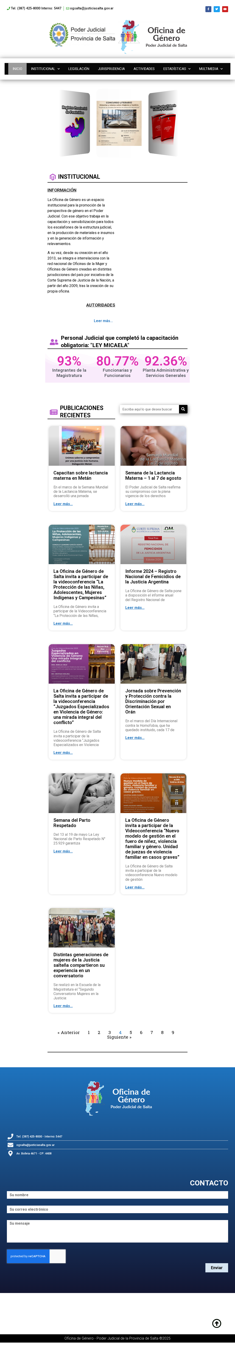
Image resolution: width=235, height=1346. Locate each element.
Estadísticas (174, 69)
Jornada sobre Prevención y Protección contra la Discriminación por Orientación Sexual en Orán (153, 701)
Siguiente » (119, 1037)
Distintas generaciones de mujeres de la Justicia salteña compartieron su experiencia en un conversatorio (80, 965)
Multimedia (208, 69)
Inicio (17, 69)
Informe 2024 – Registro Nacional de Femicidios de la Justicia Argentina (153, 576)
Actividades (144, 69)
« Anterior (69, 1032)
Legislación (78, 69)
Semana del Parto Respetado (71, 822)
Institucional (43, 69)
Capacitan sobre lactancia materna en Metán (80, 475)
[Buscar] (183, 409)
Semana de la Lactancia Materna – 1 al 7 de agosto (153, 475)
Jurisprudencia (111, 69)
